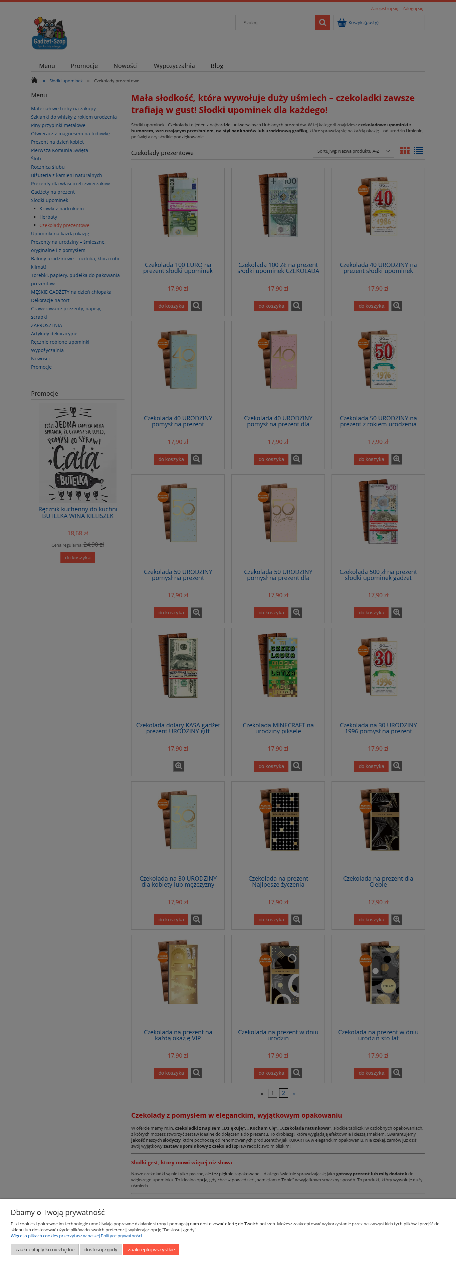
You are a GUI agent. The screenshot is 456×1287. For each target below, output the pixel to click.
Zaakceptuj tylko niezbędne (44, 1249)
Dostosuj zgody (101, 1249)
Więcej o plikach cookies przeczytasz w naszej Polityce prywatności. (77, 1236)
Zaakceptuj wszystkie (151, 1249)
